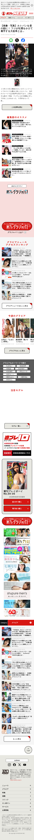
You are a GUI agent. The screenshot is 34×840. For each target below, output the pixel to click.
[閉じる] (32, 5)
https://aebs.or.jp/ (16, 780)
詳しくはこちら (15, 8)
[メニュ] (31, 13)
